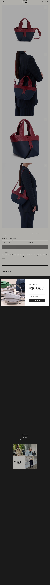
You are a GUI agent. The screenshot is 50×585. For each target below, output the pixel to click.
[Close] (46, 281)
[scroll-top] (47, 582)
